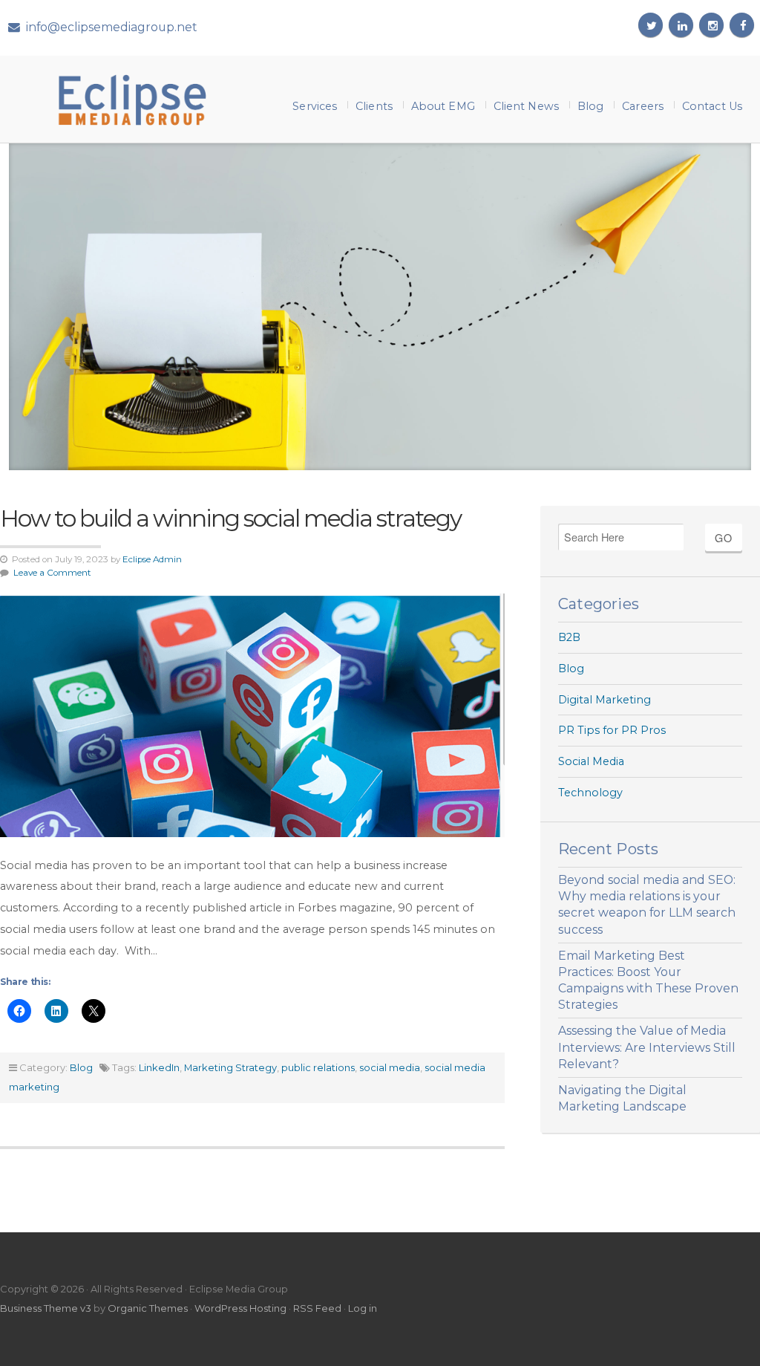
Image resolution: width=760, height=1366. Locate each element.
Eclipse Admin (152, 559)
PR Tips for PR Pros (612, 730)
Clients (374, 106)
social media (389, 1067)
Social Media (591, 761)
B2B (569, 637)
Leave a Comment (52, 572)
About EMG (443, 106)
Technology (590, 792)
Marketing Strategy (230, 1067)
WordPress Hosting (240, 1308)
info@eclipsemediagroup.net (111, 27)
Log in (362, 1308)
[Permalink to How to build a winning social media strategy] (252, 714)
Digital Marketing (604, 699)
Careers (643, 106)
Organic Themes (148, 1308)
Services (314, 106)
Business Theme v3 (45, 1308)
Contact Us (712, 106)
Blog (590, 106)
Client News (526, 106)
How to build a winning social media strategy (230, 518)
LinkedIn (159, 1067)
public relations (318, 1067)
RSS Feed (317, 1308)
